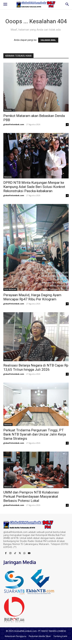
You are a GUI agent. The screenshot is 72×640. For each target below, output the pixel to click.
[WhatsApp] (24, 553)
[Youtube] (29, 553)
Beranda (8, 110)
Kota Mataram (10, 289)
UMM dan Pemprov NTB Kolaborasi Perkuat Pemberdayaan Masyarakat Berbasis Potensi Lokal (31, 496)
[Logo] (36, 4)
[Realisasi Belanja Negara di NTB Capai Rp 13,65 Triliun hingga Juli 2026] (36, 336)
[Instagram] (10, 553)
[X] (19, 553)
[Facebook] (5, 553)
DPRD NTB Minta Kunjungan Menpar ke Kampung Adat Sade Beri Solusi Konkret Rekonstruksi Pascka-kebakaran (34, 187)
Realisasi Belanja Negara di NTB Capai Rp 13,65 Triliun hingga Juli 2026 (35, 367)
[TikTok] (15, 553)
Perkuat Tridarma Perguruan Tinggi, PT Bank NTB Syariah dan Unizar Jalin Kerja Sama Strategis (34, 434)
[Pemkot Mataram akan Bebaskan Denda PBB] (36, 87)
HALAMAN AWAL (48, 40)
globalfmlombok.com (13, 124)
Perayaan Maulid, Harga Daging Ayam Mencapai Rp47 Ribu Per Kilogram (32, 297)
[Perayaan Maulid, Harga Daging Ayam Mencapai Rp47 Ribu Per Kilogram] (36, 247)
